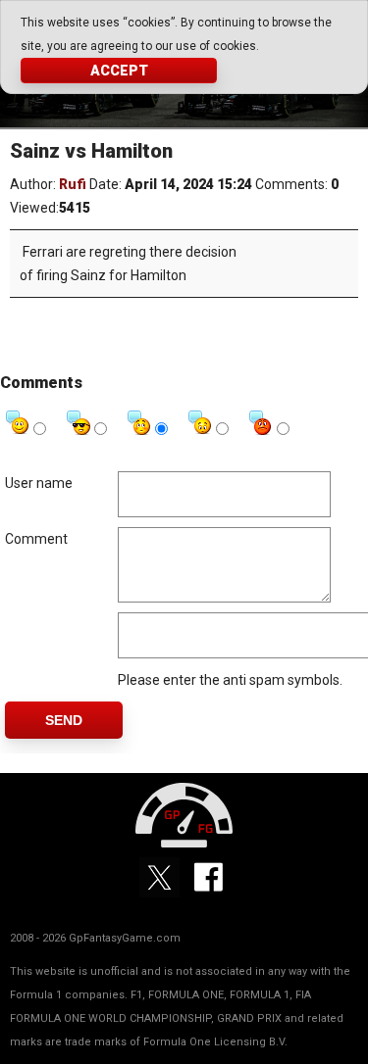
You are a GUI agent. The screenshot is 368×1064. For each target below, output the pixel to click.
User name (39, 483)
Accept (119, 70)
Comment (36, 539)
